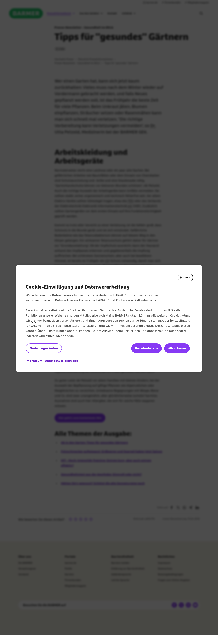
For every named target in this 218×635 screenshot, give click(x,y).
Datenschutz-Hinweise (61, 360)
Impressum (34, 360)
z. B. (33, 320)
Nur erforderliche (146, 348)
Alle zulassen (177, 348)
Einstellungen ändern (44, 348)
